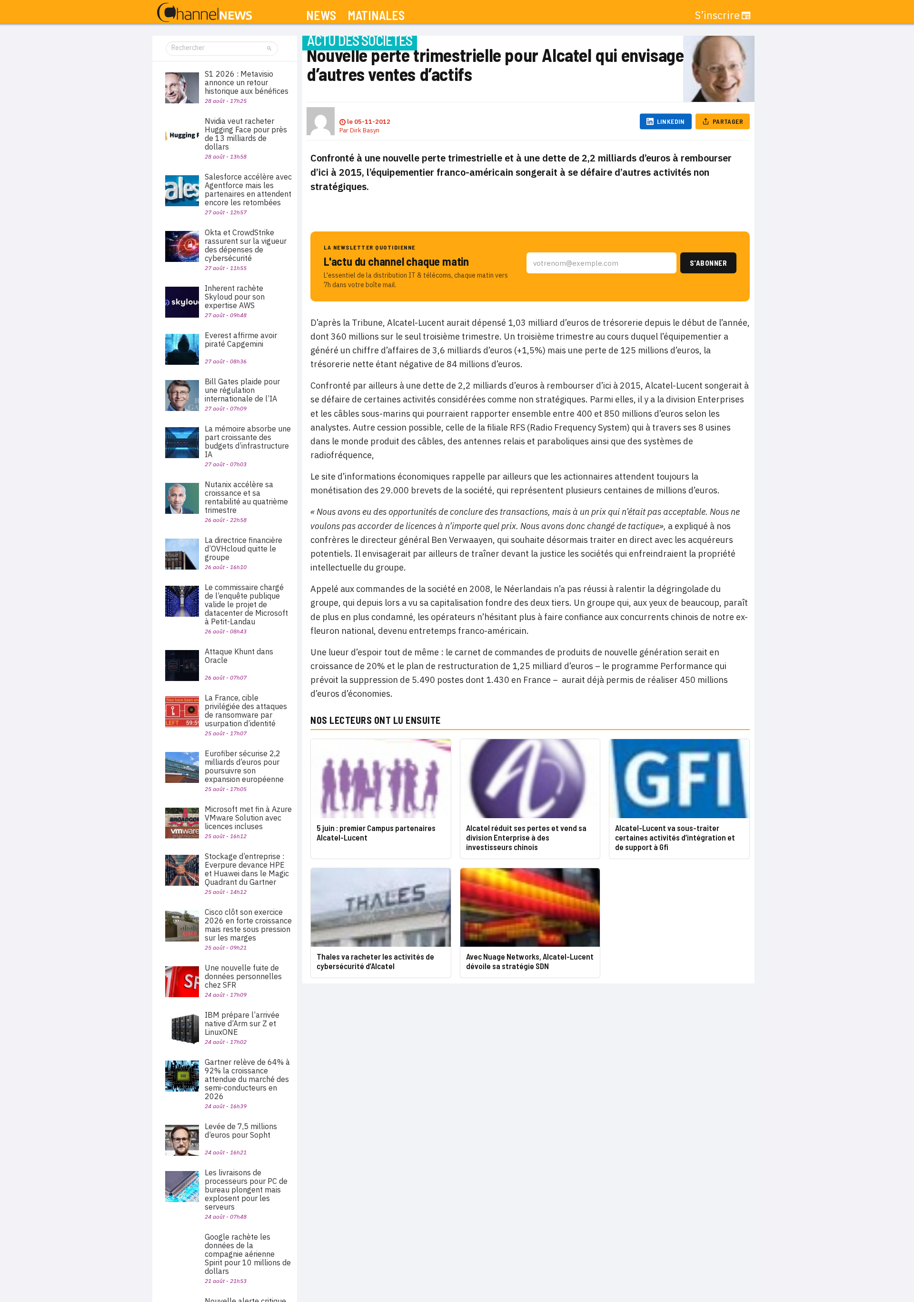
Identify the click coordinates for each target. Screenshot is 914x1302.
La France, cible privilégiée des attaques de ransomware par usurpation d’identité (246, 710)
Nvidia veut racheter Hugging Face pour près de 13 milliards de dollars (246, 133)
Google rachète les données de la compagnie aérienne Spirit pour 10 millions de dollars (248, 1254)
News (321, 15)
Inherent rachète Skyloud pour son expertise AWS (235, 296)
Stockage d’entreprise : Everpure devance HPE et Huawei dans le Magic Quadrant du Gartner (247, 869)
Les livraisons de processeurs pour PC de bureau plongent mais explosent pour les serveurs (246, 1190)
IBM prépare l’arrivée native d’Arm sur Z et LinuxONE (242, 1023)
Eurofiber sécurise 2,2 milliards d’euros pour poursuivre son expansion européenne (244, 766)
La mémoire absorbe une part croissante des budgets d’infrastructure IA (248, 441)
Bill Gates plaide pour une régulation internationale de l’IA (242, 390)
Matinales (376, 15)
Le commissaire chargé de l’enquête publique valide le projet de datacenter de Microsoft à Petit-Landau (246, 604)
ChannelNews (204, 13)
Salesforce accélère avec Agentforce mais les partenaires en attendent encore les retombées (248, 189)
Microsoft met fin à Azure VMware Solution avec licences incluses (248, 817)
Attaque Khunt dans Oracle (239, 656)
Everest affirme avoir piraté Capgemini (241, 340)
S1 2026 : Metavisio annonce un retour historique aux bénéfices (246, 82)
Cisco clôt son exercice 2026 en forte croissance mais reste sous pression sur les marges (248, 924)
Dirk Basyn (364, 130)
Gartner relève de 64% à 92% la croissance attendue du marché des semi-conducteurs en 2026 (247, 1079)
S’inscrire (717, 15)
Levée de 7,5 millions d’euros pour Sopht (241, 1131)
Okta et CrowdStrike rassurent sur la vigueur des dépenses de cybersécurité (246, 245)
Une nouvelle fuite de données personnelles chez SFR (243, 976)
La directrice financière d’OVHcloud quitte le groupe (243, 548)
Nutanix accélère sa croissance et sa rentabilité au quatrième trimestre (246, 497)
